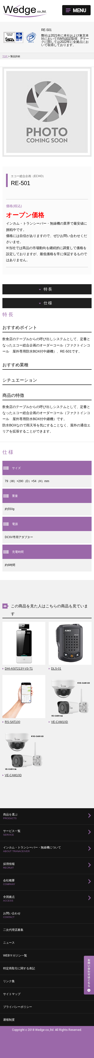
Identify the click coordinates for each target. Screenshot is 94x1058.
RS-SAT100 (12, 722)
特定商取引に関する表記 (19, 968)
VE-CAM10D (59, 722)
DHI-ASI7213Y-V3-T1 (19, 668)
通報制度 (9, 1019)
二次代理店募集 (13, 929)
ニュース (9, 942)
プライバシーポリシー (17, 1006)
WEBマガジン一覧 (15, 955)
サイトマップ (11, 994)
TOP (5, 56)
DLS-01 (56, 668)
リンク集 (9, 981)
